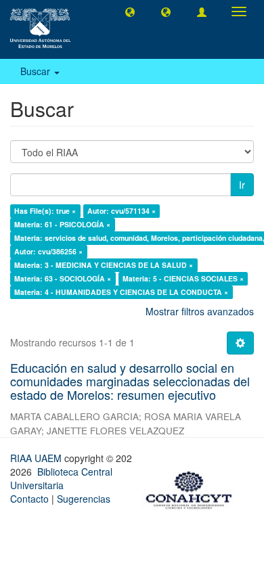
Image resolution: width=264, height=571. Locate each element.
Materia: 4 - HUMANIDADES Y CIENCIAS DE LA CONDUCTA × (121, 292)
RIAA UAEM (37, 458)
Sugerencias (83, 498)
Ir (242, 184)
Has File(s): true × (45, 211)
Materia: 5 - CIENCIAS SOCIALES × (183, 278)
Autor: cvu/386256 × (48, 251)
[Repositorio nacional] (193, 488)
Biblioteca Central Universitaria (61, 478)
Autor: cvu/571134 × (121, 211)
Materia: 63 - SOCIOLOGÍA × (62, 278)
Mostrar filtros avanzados (200, 311)
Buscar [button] (36, 71)
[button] (130, 11)
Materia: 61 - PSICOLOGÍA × (62, 224)
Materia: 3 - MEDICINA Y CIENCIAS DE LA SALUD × (103, 265)
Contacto (29, 498)
